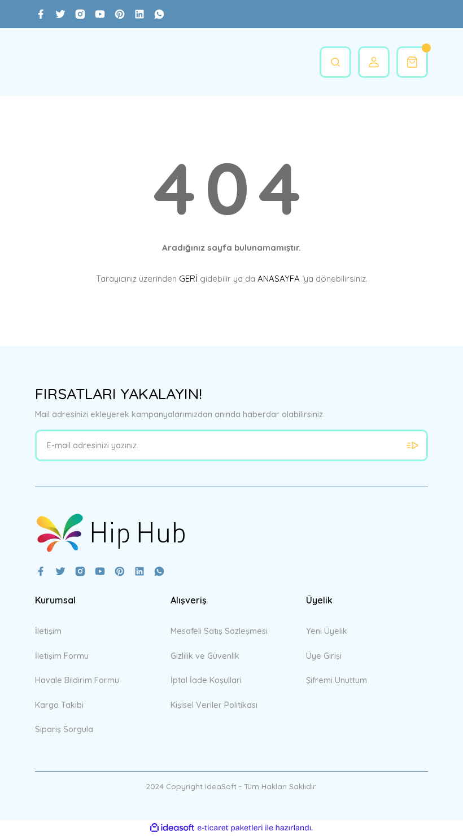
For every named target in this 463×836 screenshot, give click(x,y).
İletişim (48, 631)
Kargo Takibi (59, 705)
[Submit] (412, 445)
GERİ (188, 278)
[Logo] (110, 532)
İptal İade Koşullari (206, 680)
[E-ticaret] (230, 828)
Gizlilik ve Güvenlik (205, 656)
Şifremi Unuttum (336, 680)
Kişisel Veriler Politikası (214, 705)
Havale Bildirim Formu (77, 680)
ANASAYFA (278, 278)
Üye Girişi (324, 656)
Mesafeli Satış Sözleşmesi (219, 631)
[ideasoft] (172, 828)
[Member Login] (374, 62)
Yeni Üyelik (326, 631)
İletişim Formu (62, 656)
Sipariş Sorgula (64, 729)
